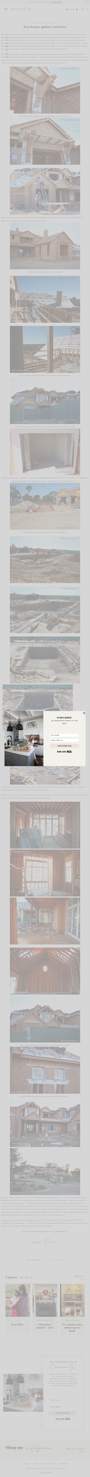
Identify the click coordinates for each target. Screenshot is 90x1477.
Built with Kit (64, 752)
